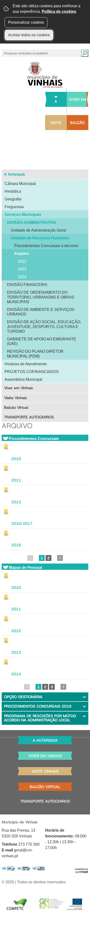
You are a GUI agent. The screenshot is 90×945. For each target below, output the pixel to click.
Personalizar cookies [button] (26, 22)
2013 (16, 502)
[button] (45, 697)
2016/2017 (21, 523)
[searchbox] (26, 53)
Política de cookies (59, 11)
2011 (16, 480)
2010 (16, 458)
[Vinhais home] (45, 75)
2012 (16, 630)
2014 (16, 674)
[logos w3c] (23, 868)
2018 (16, 545)
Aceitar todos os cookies (29, 35)
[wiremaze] (81, 870)
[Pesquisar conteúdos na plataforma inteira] (84, 53)
